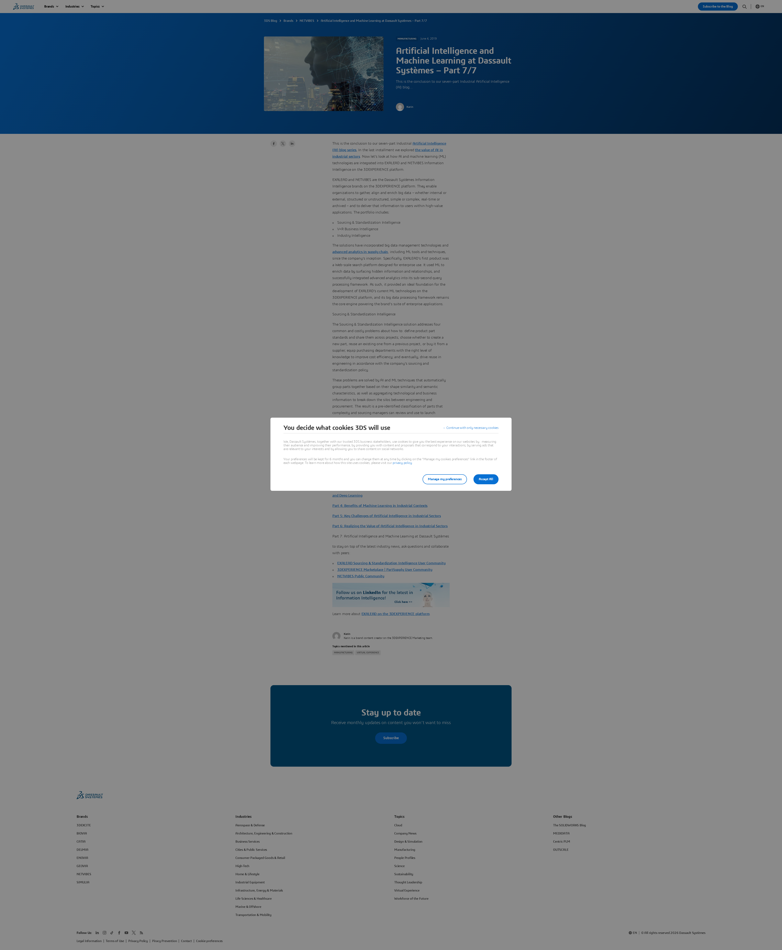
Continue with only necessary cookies (472, 427)
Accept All (486, 479)
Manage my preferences (445, 479)
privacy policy (402, 463)
